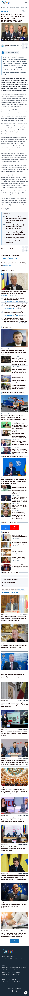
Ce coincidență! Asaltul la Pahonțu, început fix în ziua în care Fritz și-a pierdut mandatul (19, 388)
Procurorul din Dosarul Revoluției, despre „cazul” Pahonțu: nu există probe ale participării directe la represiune (19, 371)
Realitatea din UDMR (15, 977)
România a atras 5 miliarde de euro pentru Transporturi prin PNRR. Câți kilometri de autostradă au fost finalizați (16, 219)
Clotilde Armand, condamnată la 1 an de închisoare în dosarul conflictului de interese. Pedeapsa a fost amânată (16, 239)
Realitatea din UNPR (6, 972)
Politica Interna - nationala (14, 7)
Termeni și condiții (10, 956)
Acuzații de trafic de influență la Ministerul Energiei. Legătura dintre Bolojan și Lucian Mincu (19, 380)
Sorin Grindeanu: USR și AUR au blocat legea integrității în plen (14, 298)
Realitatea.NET (5, 967)
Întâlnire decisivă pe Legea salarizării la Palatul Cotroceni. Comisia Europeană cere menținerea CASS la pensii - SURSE (15, 305)
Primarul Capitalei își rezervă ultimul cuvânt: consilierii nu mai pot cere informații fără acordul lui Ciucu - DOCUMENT (19, 515)
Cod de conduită (18, 959)
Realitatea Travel (16, 981)
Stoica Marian (24, 930)
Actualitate (4, 295)
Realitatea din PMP (6, 977)
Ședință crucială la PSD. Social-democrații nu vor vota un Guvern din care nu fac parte (13, 848)
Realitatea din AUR (16, 970)
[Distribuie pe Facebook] (26, 44)
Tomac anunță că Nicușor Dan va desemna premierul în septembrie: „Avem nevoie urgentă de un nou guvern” (16, 319)
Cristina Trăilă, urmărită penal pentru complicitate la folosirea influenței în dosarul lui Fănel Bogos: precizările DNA (15, 312)
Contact (3, 956)
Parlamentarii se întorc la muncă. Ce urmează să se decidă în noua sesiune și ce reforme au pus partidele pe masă (14, 791)
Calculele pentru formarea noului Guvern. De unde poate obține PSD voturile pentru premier (14, 733)
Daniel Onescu (24, 614)
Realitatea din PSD (6, 974)
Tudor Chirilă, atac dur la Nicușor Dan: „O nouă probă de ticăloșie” (19, 506)
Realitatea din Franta (6, 979)
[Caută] (21, 3)
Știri (7, 7)
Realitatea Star (22, 967)
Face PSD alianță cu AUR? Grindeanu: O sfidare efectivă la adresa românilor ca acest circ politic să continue (13, 618)
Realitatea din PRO (16, 45)
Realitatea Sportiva (14, 967)
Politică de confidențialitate (7, 959)
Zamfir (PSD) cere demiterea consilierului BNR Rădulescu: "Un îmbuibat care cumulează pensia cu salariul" (14, 293)
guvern (11, 258)
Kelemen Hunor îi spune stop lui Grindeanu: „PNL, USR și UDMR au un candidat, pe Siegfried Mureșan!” (16, 232)
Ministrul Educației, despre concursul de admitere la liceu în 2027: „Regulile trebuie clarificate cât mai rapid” (14, 935)
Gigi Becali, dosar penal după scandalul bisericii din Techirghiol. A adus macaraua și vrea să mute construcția (14, 647)
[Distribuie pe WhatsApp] (23, 47)
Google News (7, 265)
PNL (16, 258)
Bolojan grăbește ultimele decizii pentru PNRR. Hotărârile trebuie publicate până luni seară (20, 444)
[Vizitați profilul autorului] (2, 45)
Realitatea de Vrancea (6, 981)
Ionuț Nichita (24, 643)
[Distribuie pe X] (26, 47)
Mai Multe (14, 941)
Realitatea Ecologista (6, 970)
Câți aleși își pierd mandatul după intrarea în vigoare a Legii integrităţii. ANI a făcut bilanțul (14, 704)
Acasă (4, 7)
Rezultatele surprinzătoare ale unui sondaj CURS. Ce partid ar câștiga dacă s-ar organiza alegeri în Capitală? (19, 490)
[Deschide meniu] (26, 3)
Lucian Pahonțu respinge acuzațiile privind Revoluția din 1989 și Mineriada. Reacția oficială (16, 226)
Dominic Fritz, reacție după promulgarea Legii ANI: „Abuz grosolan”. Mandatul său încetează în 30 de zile (19, 499)
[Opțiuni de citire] (26, 993)
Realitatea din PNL (15, 974)
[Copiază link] (23, 44)
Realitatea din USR (16, 972)
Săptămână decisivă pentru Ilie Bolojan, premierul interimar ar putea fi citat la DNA (14, 906)
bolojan (4, 258)
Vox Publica (14, 979)
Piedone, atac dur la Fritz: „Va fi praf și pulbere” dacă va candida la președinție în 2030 (20, 452)
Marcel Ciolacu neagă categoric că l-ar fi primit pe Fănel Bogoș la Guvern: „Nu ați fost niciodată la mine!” (14, 481)
